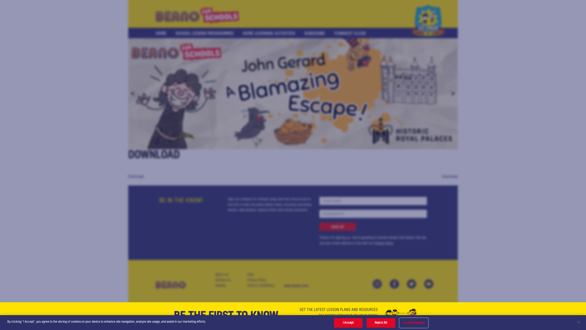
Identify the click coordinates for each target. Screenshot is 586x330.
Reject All (381, 322)
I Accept (348, 322)
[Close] (579, 322)
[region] (293, 322)
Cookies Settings (414, 322)
